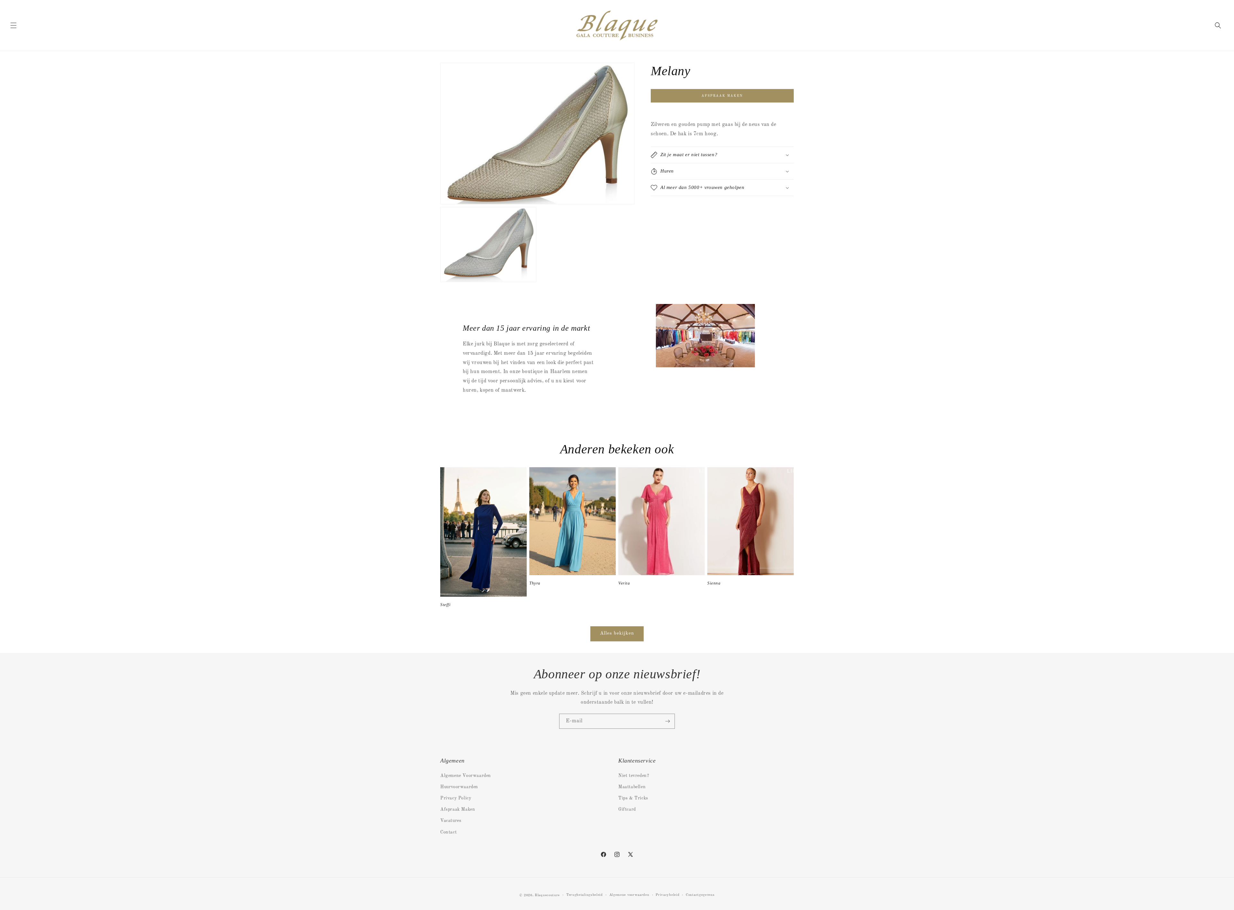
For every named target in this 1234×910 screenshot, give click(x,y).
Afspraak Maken (457, 809)
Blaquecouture (547, 895)
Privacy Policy (455, 798)
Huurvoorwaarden (459, 787)
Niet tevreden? (633, 775)
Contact (448, 832)
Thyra (535, 583)
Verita (624, 583)
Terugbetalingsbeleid (584, 895)
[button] (13, 25)
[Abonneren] (667, 721)
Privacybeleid (667, 895)
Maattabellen (632, 787)
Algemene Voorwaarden (465, 775)
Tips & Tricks (633, 798)
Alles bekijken (617, 633)
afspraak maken (722, 95)
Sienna (714, 583)
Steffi (445, 604)
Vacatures (450, 820)
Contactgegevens (700, 895)
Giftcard (627, 809)
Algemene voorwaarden (629, 895)
